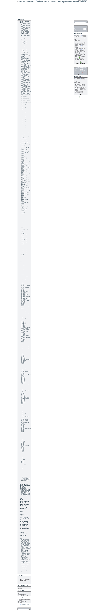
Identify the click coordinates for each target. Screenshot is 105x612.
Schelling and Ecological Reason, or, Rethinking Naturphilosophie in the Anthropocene (80, 54)
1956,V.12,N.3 (23, 407)
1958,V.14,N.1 (23, 400)
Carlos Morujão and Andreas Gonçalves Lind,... (80, 45)
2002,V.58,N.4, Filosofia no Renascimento (25, 182)
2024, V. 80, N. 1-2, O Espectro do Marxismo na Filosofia (25, 39)
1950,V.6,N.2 (23, 439)
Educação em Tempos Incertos (80, 87)
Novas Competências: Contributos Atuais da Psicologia (24, 551)
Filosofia (21, 499)
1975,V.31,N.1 (23, 325)
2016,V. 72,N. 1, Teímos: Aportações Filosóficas (25, 99)
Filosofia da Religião (24, 501)
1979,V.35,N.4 (23, 304)
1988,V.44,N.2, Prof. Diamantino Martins (24, 269)
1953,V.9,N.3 (23, 424)
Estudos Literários (24, 524)
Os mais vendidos (79, 76)
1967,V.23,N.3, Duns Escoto (25, 359)
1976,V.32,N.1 (23, 320)
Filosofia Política (23, 505)
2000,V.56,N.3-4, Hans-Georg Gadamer (25, 197)
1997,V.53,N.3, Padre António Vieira (24, 212)
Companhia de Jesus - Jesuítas (24, 496)
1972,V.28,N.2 (23, 339)
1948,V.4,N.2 (23, 448)
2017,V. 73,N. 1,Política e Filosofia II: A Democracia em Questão (26, 91)
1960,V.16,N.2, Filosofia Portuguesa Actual (25, 391)
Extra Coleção (23, 535)
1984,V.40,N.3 (23, 284)
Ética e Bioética (23, 510)
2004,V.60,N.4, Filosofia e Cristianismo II (25, 166)
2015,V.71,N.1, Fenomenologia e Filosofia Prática (25, 105)
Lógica (21, 513)
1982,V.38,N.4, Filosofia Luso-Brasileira (25, 292)
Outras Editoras (23, 536)
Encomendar (83, 31)
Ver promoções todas (80, 74)
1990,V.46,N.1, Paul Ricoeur (25, 255)
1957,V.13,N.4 (23, 401)
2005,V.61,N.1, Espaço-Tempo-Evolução (25, 164)
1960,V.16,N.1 (23, 392)
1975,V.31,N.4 (23, 321)
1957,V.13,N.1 (23, 404)
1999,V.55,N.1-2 (23, 203)
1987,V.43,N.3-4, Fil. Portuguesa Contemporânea (25, 273)
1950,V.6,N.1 (23, 440)
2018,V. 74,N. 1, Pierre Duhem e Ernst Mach (24, 85)
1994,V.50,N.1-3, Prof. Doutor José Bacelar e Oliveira (24, 227)
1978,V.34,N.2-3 (23, 309)
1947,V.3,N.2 (23, 452)
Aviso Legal (21, 590)
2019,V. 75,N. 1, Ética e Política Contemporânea (25, 79)
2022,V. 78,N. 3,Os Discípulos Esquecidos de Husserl (25, 52)
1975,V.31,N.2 (23, 324)
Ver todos (80, 94)
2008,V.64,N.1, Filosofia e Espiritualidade (25, 150)
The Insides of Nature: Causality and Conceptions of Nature (25, 562)
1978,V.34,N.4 (23, 308)
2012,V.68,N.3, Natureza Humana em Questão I (25, 121)
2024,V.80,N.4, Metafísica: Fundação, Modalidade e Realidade (25, 33)
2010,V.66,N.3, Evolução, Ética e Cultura (25, 137)
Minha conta (77, 1)
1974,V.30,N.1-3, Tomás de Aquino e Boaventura (25, 328)
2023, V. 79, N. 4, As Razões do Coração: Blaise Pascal (25, 41)
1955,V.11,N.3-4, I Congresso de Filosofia (25, 411)
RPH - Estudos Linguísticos (25, 478)
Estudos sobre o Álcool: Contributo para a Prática (25, 541)
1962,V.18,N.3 (23, 381)
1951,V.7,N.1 (23, 435)
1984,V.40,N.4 (23, 283)
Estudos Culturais (23, 525)
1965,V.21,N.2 (23, 369)
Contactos (20, 588)
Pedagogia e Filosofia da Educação (25, 519)
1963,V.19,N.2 (23, 378)
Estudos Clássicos (24, 521)
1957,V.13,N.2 (23, 403)
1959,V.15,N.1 (23, 396)
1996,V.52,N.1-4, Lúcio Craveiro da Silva (24, 216)
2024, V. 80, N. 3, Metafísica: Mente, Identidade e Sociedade (25, 36)
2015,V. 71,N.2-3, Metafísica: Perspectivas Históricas (26, 103)
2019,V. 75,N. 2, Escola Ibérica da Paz (25, 77)
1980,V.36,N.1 (23, 303)
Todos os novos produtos (80, 63)
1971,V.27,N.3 (23, 342)
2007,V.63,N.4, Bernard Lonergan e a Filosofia (25, 152)
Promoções (77, 66)
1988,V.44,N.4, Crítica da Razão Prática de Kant (25, 265)
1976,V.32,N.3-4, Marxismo (25, 317)
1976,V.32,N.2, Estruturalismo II (23, 319)
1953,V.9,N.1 (23, 426)
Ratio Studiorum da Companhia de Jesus (24, 557)
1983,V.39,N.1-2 (23, 290)
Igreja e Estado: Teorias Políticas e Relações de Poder (25, 545)
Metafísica (22, 514)
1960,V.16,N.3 (23, 389)
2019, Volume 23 (24, 477)
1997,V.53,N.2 (23, 213)
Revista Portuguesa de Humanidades (24, 464)
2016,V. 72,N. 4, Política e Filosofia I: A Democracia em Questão (25, 94)
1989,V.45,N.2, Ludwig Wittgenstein (24, 261)
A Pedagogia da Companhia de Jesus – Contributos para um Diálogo (25, 554)
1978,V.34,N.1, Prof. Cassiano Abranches (24, 311)
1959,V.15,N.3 (23, 394)
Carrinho (76, 24)
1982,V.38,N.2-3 (23, 293)
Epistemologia (23, 508)
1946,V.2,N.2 (23, 457)
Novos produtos (78, 33)
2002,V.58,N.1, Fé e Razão (25, 187)
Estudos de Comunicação (23, 531)
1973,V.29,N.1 (23, 334)
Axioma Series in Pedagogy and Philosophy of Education (25, 488)
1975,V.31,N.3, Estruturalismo (23, 323)
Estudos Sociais (23, 527)
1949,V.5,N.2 (23, 443)
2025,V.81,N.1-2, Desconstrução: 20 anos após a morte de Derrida (25, 30)
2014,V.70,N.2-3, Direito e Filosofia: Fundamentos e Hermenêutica (25, 110)
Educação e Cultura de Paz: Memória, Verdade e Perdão (25, 494)
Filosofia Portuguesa (24, 507)
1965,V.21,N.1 (23, 370)
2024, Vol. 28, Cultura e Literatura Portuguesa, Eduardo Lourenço (25, 471)
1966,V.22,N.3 (23, 363)
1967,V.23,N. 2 (23, 360)
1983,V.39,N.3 (23, 289)
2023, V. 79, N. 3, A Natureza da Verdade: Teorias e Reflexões (25, 44)
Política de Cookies (21, 592)
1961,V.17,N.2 (23, 385)
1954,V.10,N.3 (23, 418)
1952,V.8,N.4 (23, 427)
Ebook (21, 538)
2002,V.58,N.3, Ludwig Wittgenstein (24, 184)
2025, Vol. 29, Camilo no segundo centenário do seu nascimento (26, 468)
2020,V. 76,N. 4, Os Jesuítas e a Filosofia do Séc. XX (26, 66)
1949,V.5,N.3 (23, 442)
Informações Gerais (23, 585)
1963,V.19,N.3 (23, 377)
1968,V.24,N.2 (23, 356)
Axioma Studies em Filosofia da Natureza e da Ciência (25, 485)
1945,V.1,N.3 (23, 460)
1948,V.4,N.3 (23, 447)
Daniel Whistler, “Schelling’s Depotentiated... (79, 61)
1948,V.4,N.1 (23, 449)
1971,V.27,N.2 (23, 343)
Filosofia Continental (24, 504)
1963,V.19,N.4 (23, 376)
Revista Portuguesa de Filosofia (24, 22)
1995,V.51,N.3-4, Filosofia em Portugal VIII (25, 218)
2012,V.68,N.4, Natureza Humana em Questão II (25, 119)
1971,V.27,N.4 (23, 341)
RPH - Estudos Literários (25, 479)
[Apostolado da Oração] (24, 604)
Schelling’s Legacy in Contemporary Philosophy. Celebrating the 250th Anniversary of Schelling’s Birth (81, 43)
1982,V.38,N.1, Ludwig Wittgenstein (24, 295)
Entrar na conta (84, 0)
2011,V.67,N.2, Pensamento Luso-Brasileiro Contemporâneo (25, 130)
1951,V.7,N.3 (23, 432)
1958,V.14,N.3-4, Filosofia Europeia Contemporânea (25, 398)
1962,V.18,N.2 (23, 382)
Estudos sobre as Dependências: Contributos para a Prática (25, 559)
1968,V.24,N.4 (23, 354)
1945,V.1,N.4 (23, 459)
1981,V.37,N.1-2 (23, 299)
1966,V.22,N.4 (23, 362)
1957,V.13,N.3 (23, 402)
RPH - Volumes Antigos (25, 480)
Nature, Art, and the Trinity (79, 50)
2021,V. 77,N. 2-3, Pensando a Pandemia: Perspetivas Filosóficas (25, 61)
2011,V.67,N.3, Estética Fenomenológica (25, 127)
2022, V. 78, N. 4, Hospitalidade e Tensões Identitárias (25, 49)
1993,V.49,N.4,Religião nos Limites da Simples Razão (25, 229)
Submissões (21, 598)
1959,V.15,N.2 (23, 395)
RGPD (19, 593)
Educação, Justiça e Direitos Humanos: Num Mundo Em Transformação (25, 491)
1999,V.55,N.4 (23, 200)
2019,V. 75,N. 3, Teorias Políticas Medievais (25, 75)
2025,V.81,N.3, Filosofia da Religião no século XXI (25, 28)
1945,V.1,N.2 (23, 461)
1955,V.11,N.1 (23, 415)
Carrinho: (83, 1)
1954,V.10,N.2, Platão (24, 419)
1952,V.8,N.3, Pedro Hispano (26, 428)
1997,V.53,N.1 (23, 214)
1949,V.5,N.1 (23, 444)
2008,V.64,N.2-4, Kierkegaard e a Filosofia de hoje (25, 147)
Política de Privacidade (22, 594)
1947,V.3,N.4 (23, 451)
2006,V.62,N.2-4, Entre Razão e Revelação (24, 156)
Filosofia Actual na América (25, 384)
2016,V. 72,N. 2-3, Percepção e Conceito (24, 97)
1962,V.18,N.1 (23, 383)
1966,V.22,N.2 (23, 364)
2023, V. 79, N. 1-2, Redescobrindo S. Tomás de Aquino (25, 47)
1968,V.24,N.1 (23, 357)
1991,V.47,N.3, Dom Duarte (25, 244)
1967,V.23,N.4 (23, 358)
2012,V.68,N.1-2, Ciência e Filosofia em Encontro (25, 123)
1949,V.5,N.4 (23, 441)
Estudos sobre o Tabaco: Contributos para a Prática (25, 543)
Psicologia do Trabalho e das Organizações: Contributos (26, 548)
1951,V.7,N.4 (23, 431)
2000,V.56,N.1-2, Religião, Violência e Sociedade (25, 199)
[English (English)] (37, 0)
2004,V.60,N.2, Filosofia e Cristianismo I (25, 170)
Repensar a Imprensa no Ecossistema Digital (25, 564)
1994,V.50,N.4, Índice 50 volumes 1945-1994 (25, 224)
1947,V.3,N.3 (23, 450)
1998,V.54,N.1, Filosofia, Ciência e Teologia (25, 209)
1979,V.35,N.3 (23, 305)
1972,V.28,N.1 (23, 340)
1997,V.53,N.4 (23, 210)
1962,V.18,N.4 (23, 380)
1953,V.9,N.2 (23, 425)
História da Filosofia (24, 516)
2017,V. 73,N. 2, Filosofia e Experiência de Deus (25, 89)
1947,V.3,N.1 (23, 453)
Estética (21, 511)
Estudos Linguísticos (24, 528)
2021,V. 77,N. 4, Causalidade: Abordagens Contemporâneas (25, 58)
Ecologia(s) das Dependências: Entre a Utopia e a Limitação (24, 569)
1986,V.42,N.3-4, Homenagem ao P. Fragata (25, 276)
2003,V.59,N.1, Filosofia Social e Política (25, 180)
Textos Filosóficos (24, 517)
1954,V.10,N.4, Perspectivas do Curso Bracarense (25, 417)
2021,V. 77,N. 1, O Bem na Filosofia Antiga (25, 64)
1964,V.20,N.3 (23, 373)
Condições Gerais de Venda (23, 595)
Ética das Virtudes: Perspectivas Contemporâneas (24, 70)
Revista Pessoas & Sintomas (24, 482)
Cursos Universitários (24, 533)
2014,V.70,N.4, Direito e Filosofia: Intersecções (25, 107)
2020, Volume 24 (24, 476)
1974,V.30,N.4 (23, 326)
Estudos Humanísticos (25, 522)
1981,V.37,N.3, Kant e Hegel (25, 298)
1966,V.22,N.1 (23, 365)
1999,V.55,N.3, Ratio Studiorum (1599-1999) (25, 202)
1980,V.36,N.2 (23, 302)
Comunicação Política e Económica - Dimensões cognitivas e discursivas (79, 92)
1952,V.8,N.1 (23, 430)
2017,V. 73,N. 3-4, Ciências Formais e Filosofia (25, 87)
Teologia (21, 498)
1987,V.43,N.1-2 (23, 274)
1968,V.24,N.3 (23, 355)
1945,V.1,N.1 (23, 462)
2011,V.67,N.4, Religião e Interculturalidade (25, 125)
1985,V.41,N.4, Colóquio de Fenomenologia (25, 279)
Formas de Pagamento (22, 587)
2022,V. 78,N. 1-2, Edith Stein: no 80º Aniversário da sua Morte (25, 55)
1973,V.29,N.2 (23, 333)
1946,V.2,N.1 (23, 458)
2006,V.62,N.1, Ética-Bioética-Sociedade (24, 158)
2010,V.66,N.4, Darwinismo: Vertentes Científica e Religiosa (25, 135)
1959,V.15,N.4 (23, 393)
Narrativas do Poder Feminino (80, 88)
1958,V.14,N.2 (23, 399)
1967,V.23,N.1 (23, 361)
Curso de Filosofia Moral (25, 539)
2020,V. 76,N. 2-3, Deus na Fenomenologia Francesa (25, 68)
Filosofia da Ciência (24, 502)
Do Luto (22, 549)
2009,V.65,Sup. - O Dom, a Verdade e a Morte (25, 143)
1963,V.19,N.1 (23, 379)
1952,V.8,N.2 (23, 429)
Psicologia (22, 532)
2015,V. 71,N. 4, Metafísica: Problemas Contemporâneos (25, 101)
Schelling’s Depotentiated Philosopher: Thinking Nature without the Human (79, 59)
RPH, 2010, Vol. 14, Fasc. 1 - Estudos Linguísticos (83, 69)
